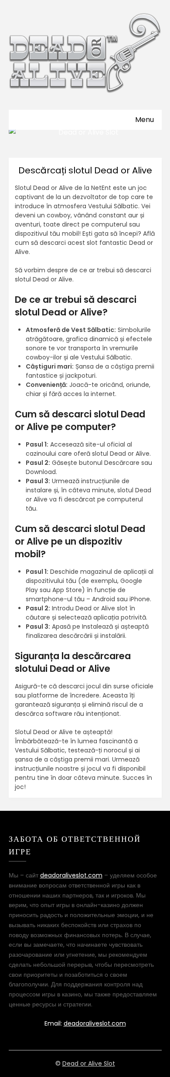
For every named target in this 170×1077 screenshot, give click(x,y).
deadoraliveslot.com (71, 875)
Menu (144, 120)
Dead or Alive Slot (88, 1063)
